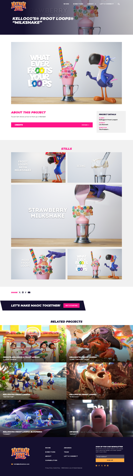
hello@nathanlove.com (21, 464)
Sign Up (110, 460)
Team (66, 452)
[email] (29, 292)
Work (48, 448)
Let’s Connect (71, 456)
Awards (67, 448)
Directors (50, 452)
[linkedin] (23, 292)
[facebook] (25, 292)
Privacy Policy (48, 468)
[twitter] (20, 292)
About (48, 456)
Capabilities (51, 460)
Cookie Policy (56, 468)
